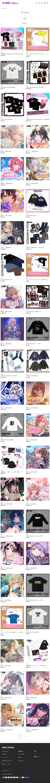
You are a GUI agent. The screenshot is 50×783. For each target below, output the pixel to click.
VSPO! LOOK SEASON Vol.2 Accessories (35, 247)
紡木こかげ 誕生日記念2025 (7, 536)
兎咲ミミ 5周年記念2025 (6, 697)
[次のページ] (30, 736)
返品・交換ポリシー (21, 760)
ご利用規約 (4, 754)
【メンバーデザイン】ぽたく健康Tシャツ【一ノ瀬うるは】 (12, 633)
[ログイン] (42, 3)
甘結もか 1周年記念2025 (31, 503)
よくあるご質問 (21, 754)
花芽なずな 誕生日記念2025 (32, 729)
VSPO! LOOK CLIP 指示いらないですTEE (34, 600)
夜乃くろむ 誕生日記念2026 (32, 183)
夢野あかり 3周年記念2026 (7, 183)
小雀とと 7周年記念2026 (6, 247)
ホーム (3, 8)
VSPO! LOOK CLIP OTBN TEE (32, 632)
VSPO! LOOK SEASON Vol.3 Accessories (35, 87)
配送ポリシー (20, 757)
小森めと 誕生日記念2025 (6, 407)
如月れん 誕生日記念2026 (6, 215)
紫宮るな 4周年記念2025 (31, 568)
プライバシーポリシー (6, 757)
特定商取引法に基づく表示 (6, 760)
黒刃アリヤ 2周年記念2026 (32, 151)
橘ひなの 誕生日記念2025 (31, 471)
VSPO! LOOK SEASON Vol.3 (6, 119)
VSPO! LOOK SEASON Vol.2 (6, 279)
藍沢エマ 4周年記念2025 (6, 600)
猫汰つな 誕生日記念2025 (31, 439)
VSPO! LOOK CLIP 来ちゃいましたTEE (34, 536)
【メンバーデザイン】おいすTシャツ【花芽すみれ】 (37, 279)
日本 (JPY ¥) (5, 770)
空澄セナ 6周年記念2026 (6, 151)
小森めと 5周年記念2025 (31, 697)
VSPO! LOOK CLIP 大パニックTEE (33, 343)
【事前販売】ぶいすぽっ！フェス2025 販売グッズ (36, 665)
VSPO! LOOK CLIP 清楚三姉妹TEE (8, 87)
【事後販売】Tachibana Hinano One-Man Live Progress (12, 53)
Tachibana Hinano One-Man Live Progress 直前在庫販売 (37, 119)
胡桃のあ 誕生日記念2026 (6, 311)
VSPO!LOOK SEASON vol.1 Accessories (9, 375)
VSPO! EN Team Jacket (31, 215)
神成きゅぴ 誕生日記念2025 (7, 729)
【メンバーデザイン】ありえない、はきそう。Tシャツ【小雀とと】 (37, 54)
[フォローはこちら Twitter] (41, 754)
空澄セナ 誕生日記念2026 (6, 343)
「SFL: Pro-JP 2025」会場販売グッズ (33, 311)
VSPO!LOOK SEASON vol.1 (32, 375)
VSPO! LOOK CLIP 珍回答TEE (7, 439)
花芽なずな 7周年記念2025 (6, 568)
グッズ (2, 52)
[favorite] (39, 3)
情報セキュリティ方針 (6, 764)
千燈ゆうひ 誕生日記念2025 (32, 407)
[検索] (36, 3)
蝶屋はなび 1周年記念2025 (6, 503)
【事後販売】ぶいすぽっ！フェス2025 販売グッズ (11, 471)
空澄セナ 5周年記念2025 (6, 665)
